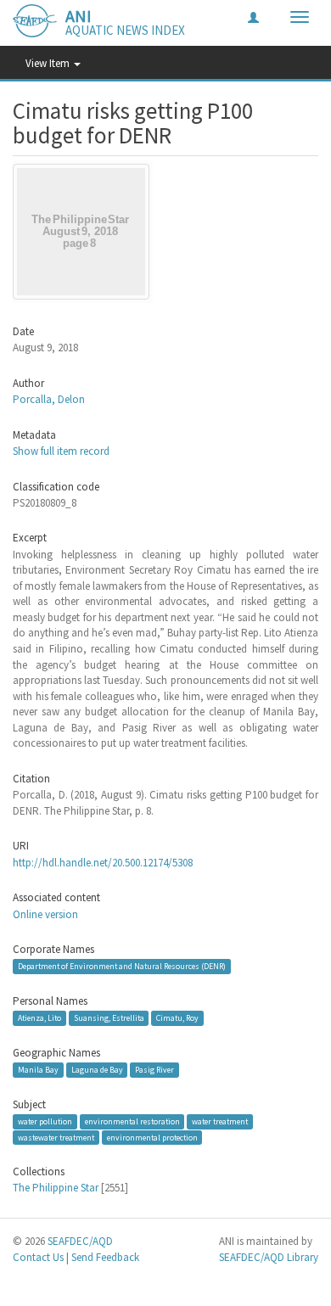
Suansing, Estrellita (109, 1017)
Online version (45, 914)
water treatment (220, 1121)
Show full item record (61, 451)
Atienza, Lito (39, 1017)
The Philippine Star (55, 1187)
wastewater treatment (56, 1137)
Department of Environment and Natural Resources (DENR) (122, 966)
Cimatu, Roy (177, 1017)
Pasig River (154, 1069)
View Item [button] (48, 63)
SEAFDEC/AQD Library (268, 1257)
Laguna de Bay (97, 1069)
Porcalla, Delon (49, 399)
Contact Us (38, 1257)
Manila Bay (38, 1069)
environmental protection (152, 1137)
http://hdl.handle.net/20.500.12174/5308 (103, 862)
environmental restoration (132, 1121)
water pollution (45, 1121)
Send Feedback (105, 1257)
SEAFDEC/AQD (80, 1241)
